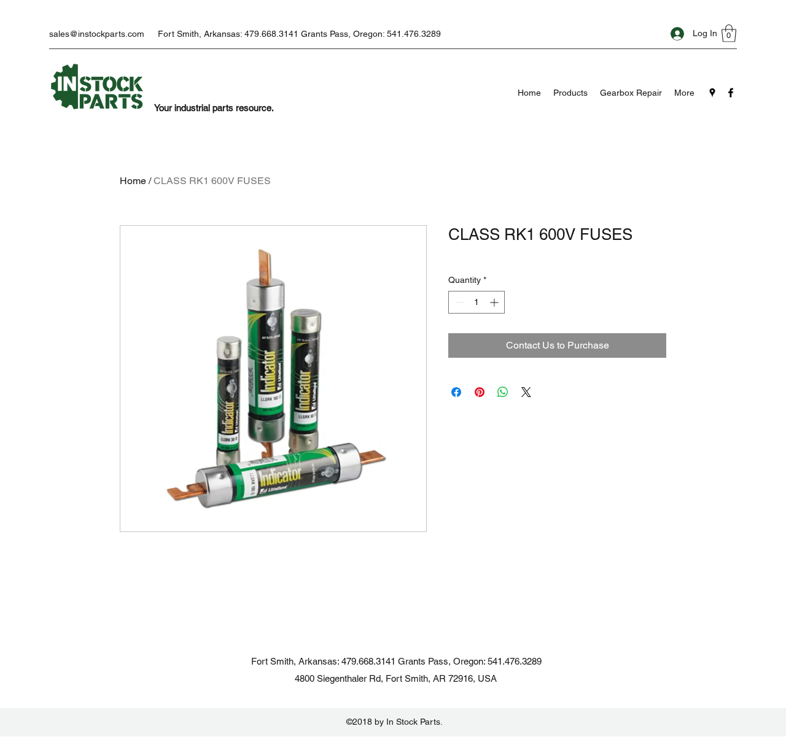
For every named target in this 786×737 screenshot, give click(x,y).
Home (133, 181)
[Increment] (495, 302)
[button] (729, 33)
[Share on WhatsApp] (503, 392)
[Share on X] (526, 392)
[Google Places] (712, 93)
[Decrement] (457, 302)
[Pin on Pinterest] (479, 392)
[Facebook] (731, 93)
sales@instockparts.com (96, 34)
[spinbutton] (476, 302)
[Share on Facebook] (456, 392)
